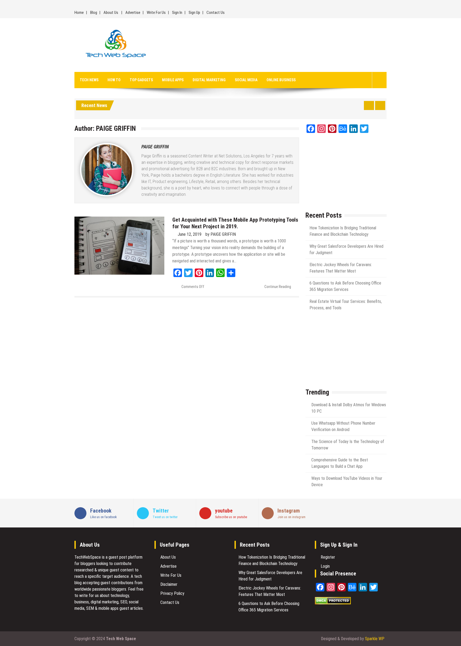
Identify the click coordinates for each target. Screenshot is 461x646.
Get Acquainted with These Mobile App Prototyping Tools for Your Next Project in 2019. (235, 223)
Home (79, 12)
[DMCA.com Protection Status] (333, 603)
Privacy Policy (172, 593)
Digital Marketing (209, 80)
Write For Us (156, 12)
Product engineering (170, 181)
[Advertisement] (279, 45)
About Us (111, 12)
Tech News (89, 80)
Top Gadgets (141, 80)
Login (325, 566)
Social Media (246, 80)
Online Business (281, 80)
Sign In (177, 12)
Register (328, 557)
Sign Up (194, 12)
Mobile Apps (173, 80)
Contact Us (215, 12)
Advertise (132, 12)
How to (114, 80)
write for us (89, 595)
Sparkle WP (374, 638)
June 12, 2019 (189, 234)
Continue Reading (277, 287)
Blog (93, 12)
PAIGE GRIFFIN (155, 146)
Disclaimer (168, 584)
